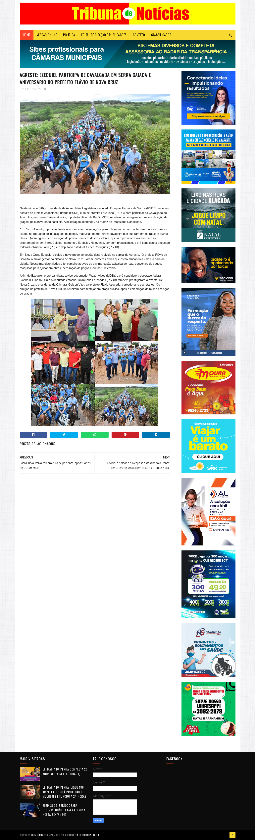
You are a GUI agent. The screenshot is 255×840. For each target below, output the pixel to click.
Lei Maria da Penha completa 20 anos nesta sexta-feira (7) (65, 771)
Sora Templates (39, 834)
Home (26, 34)
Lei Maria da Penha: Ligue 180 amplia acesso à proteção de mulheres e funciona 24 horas (64, 791)
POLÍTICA (69, 34)
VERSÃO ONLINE (47, 34)
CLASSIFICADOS (161, 34)
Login (96, 834)
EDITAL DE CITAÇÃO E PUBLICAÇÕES (104, 34)
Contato (139, 34)
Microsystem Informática (78, 834)
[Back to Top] (232, 835)
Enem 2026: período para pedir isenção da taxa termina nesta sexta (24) (64, 810)
